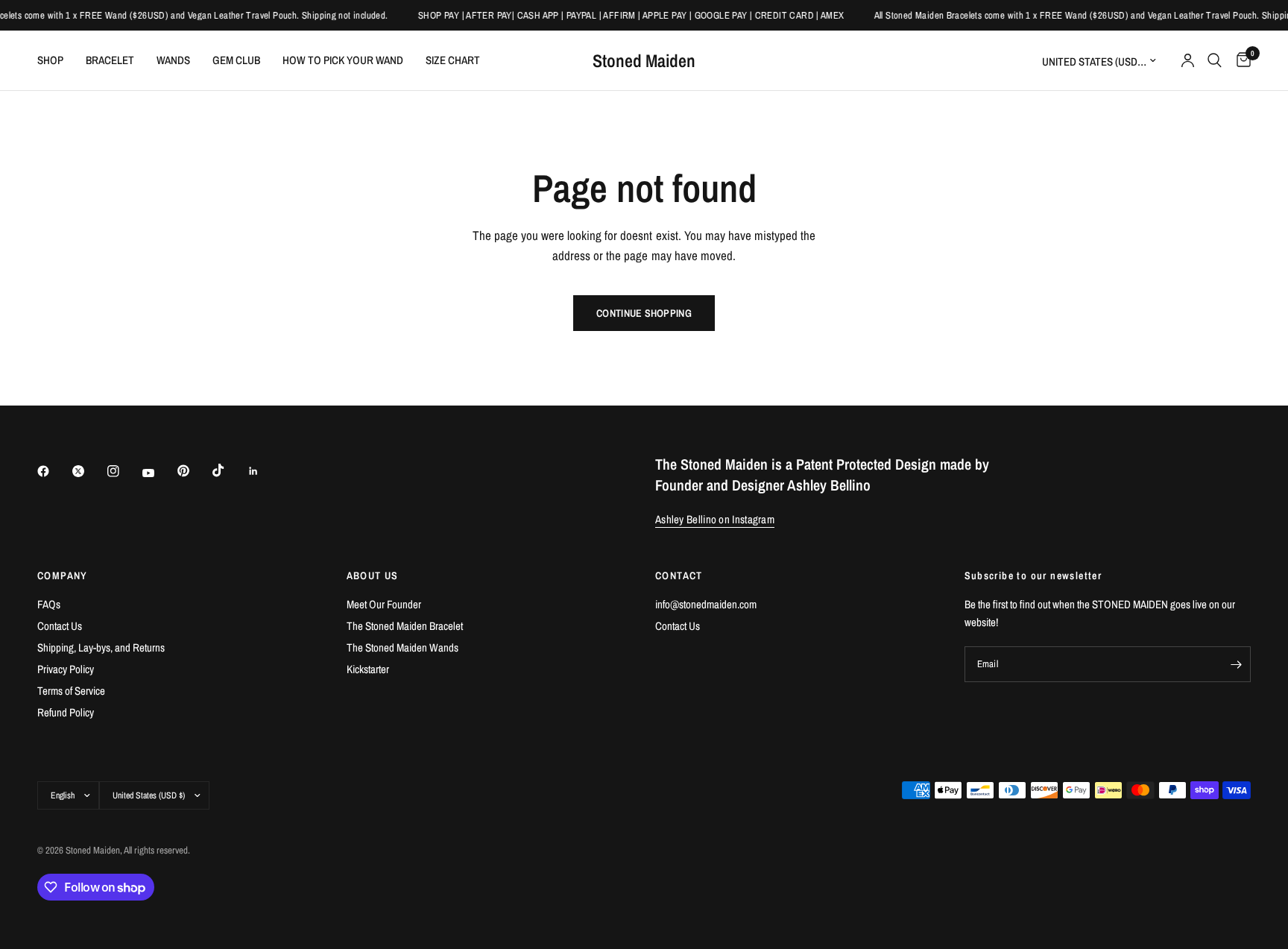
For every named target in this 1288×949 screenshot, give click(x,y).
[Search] (1214, 60)
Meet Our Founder (384, 604)
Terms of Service (71, 691)
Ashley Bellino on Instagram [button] (714, 519)
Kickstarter (368, 669)
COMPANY (62, 575)
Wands (173, 60)
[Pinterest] (193, 471)
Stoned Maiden (644, 60)
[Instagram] (123, 471)
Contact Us (59, 626)
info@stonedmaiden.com (706, 604)
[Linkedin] (263, 471)
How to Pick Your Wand (342, 60)
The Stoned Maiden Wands (402, 647)
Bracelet (110, 60)
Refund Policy (65, 712)
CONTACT (679, 575)
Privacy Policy (65, 669)
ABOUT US (373, 575)
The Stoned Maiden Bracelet (405, 626)
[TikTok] (228, 470)
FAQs (48, 604)
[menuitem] (56, 60)
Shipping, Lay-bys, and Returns (101, 647)
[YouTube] (158, 473)
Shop (50, 60)
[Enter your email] (1236, 664)
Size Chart (453, 60)
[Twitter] (88, 471)
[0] (1240, 60)
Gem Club (236, 60)
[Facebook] (53, 471)
